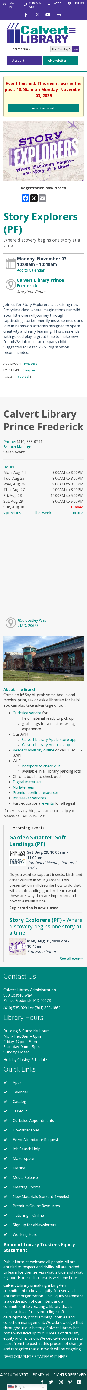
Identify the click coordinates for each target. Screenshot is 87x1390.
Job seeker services (30, 797)
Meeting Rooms (26, 1187)
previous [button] (13, 512)
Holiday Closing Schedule (25, 1059)
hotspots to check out (41, 766)
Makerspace (23, 1158)
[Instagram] (37, 14)
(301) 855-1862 (47, 1007)
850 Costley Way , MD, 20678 (32, 623)
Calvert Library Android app (46, 744)
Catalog (19, 1101)
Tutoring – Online (28, 1215)
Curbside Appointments (33, 1120)
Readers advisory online (33, 750)
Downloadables (26, 1130)
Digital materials (27, 781)
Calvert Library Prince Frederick (40, 282)
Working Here (25, 1234)
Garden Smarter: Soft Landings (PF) (37, 841)
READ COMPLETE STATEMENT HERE (35, 1356)
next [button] (77, 512)
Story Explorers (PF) (45, 926)
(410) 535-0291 (16, 1007)
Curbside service (27, 712)
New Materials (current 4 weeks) (41, 1196)
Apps (17, 1082)
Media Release (25, 1177)
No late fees (23, 787)
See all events (72, 958)
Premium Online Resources (36, 1205)
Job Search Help (26, 1148)
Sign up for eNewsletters (34, 1224)
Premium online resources (36, 792)
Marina (19, 1167)
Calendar (20, 1092)
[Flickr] (59, 14)
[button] (72, 30)
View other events (43, 108)
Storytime (30, 370)
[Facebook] (26, 14)
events (48, 803)
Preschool (31, 363)
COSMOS (20, 1111)
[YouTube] (48, 14)
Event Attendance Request (35, 1139)
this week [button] (43, 512)
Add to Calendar (31, 270)
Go (76, 49)
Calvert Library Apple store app (49, 739)
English (20, 1387)
